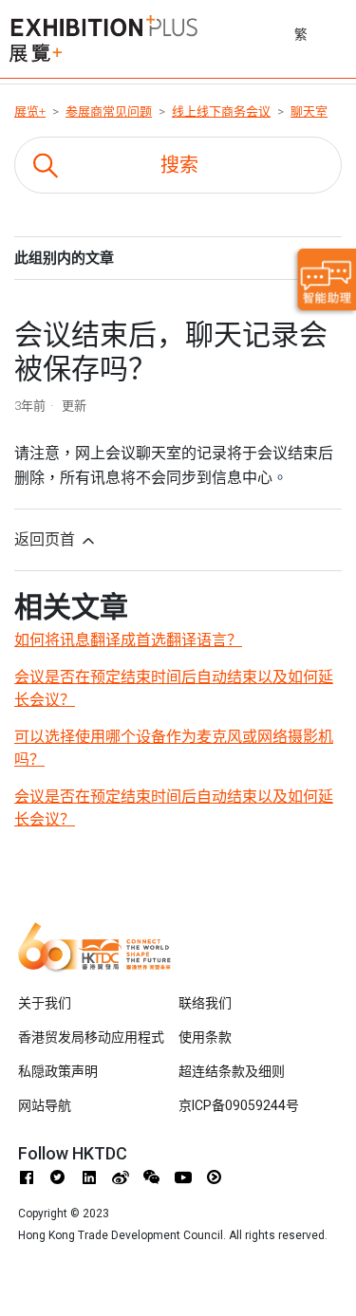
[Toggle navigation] (343, 31)
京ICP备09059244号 (238, 1105)
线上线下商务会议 (221, 111)
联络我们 (205, 1002)
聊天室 (309, 111)
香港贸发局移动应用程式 (91, 1037)
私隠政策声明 (58, 1071)
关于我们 (44, 1002)
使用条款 (205, 1037)
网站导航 (44, 1105)
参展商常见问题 (109, 111)
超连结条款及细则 (231, 1071)
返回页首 (46, 539)
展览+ (30, 111)
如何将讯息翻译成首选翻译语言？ (128, 640)
